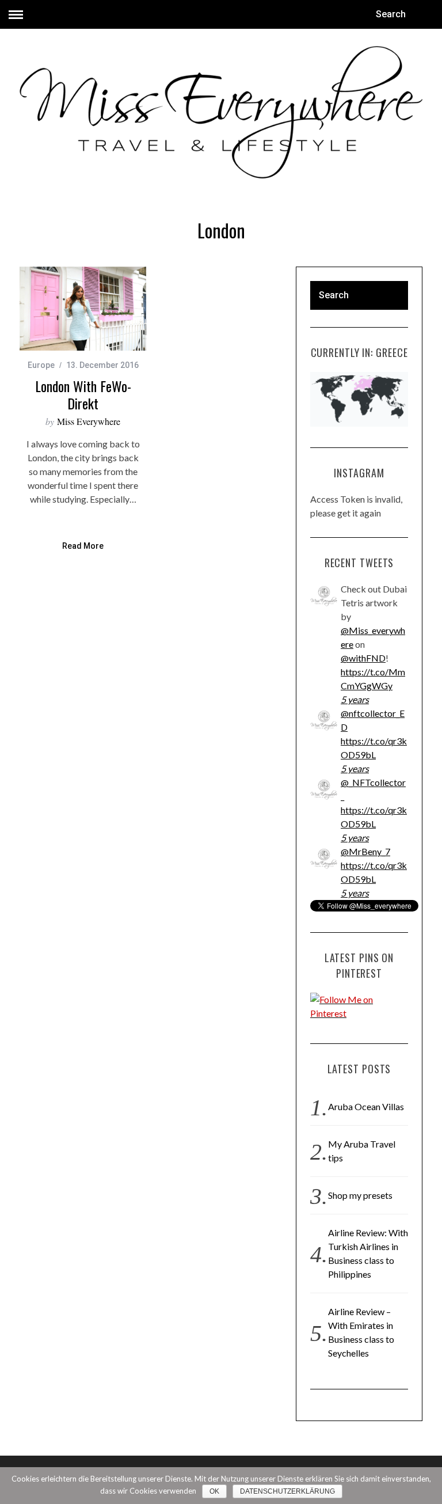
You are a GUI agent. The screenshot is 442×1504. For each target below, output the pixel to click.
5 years (355, 699)
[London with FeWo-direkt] (83, 309)
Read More (83, 546)
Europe (41, 365)
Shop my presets (360, 1195)
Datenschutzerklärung (287, 1491)
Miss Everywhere (88, 421)
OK (214, 1491)
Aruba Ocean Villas (366, 1106)
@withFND (363, 657)
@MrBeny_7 (365, 851)
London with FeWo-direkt (83, 394)
